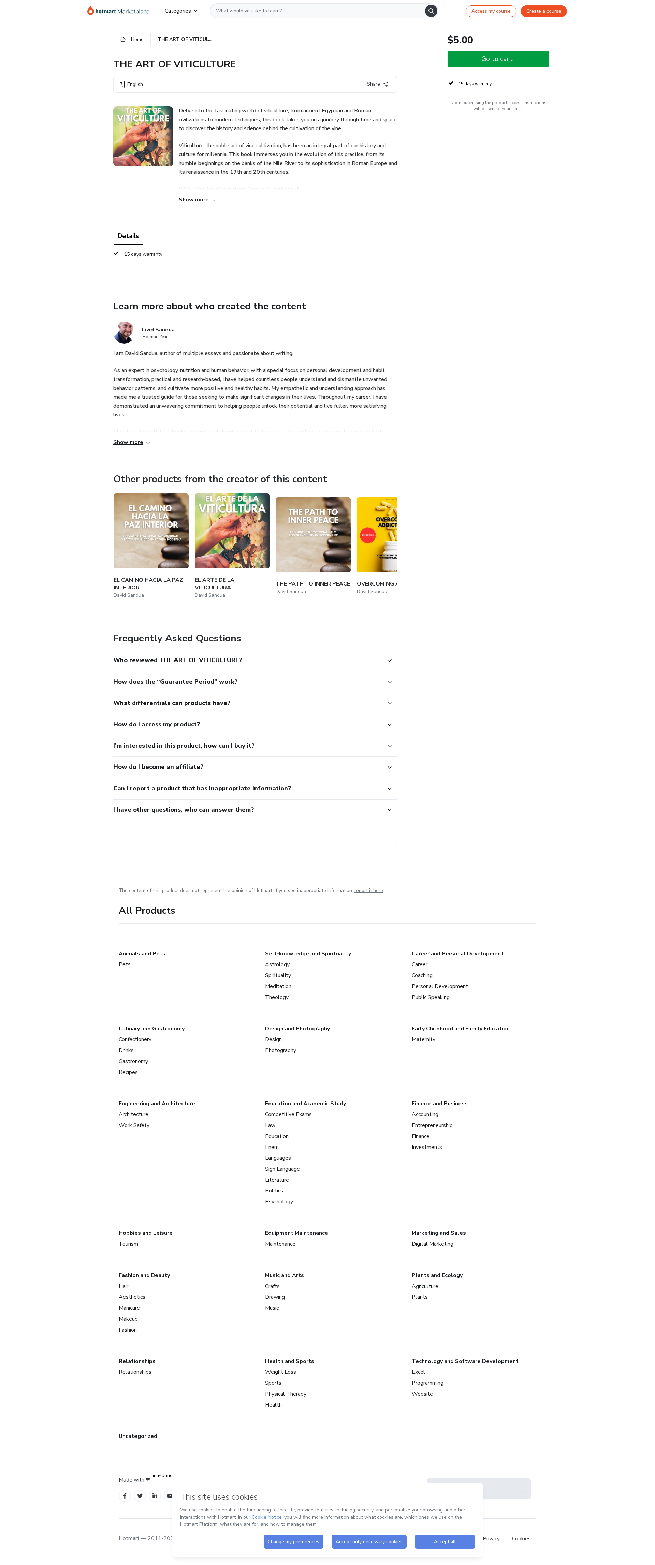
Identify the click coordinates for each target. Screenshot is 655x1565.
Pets (125, 964)
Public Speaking (431, 997)
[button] (247, 660)
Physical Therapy (285, 1394)
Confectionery (135, 1039)
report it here (368, 890)
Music (272, 1308)
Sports (273, 1383)
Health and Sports (289, 1361)
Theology (277, 997)
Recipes (128, 1072)
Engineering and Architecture (157, 1103)
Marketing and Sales (439, 1233)
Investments (427, 1147)
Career (419, 964)
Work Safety (134, 1125)
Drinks (126, 1050)
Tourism (128, 1244)
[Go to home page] (120, 10)
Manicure (129, 1308)
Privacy (492, 1539)
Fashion (128, 1330)
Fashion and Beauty (144, 1275)
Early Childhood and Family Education (461, 1028)
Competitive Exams (288, 1114)
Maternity (423, 1039)
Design (273, 1039)
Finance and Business (440, 1103)
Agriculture (425, 1286)
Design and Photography (297, 1028)
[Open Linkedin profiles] (155, 1496)
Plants (420, 1297)
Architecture (133, 1114)
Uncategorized (138, 1436)
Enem (272, 1147)
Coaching (422, 975)
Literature (277, 1180)
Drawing (275, 1297)
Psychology (279, 1201)
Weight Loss (280, 1372)
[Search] (431, 11)
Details (128, 236)
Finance (421, 1136)
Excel (418, 1372)
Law (270, 1125)
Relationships (137, 1361)
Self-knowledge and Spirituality (308, 953)
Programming (427, 1383)
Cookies (521, 1539)
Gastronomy (133, 1061)
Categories (178, 11)
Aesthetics (132, 1297)
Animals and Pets (142, 953)
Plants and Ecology (437, 1275)
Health (273, 1405)
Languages (278, 1158)
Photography (280, 1050)
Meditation (278, 986)
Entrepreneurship (432, 1125)
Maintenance (280, 1244)
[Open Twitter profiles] (140, 1496)
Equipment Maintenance (296, 1233)
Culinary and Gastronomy (152, 1028)
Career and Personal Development (458, 953)
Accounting (425, 1114)
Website (422, 1394)
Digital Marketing (432, 1244)
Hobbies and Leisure (146, 1233)
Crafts (272, 1286)
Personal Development (440, 986)
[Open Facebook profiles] (125, 1496)
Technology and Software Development (465, 1361)
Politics (274, 1191)
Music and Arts (284, 1275)
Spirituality (278, 975)
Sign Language (282, 1169)
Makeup (128, 1319)
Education (277, 1136)
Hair (123, 1286)
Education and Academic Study (305, 1103)
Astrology (277, 964)
